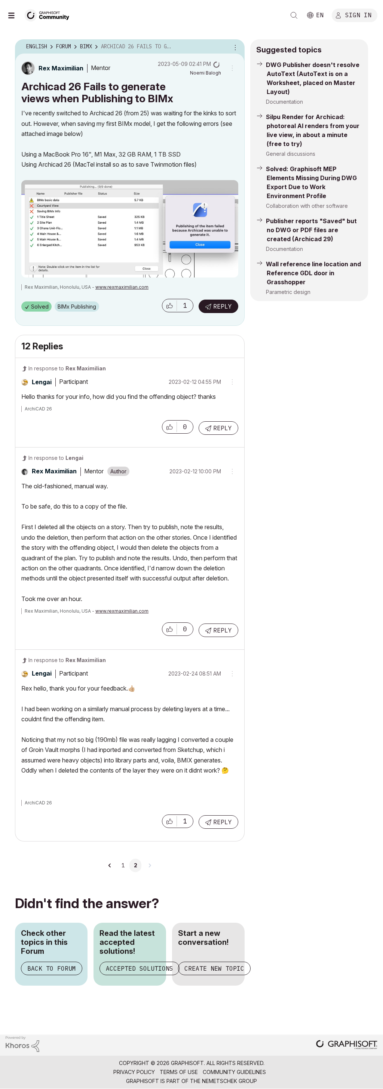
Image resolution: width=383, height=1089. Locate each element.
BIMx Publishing (77, 306)
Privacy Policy (134, 1072)
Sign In (358, 14)
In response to (67, 368)
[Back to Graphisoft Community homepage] (49, 14)
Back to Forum (51, 968)
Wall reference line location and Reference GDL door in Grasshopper (313, 273)
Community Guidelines (234, 1072)
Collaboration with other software (307, 206)
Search (294, 15)
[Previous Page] (110, 865)
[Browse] (15, 15)
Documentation (284, 101)
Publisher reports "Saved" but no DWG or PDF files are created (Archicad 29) (311, 230)
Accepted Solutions (139, 968)
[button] (169, 305)
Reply (222, 306)
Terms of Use (179, 1072)
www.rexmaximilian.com (121, 287)
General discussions (290, 154)
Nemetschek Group (229, 1081)
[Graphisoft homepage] (346, 1045)
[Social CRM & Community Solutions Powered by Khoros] (22, 1043)
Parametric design (288, 292)
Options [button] (234, 46)
